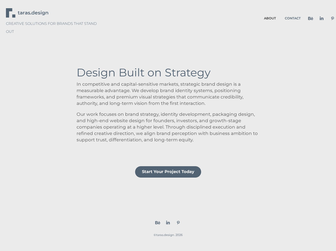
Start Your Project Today (168, 171)
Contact (293, 18)
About (270, 18)
